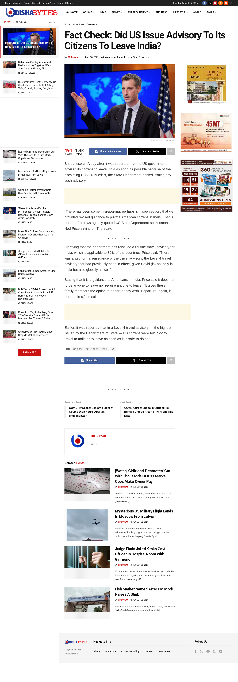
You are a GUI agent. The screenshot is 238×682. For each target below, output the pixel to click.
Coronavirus (93, 24)
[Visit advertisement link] (206, 85)
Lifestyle (179, 12)
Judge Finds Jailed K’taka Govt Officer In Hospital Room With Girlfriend (35, 254)
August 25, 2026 (140, 487)
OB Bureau (73, 57)
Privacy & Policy (130, 651)
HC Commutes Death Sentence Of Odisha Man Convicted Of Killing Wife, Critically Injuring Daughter (37, 85)
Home (8, 3)
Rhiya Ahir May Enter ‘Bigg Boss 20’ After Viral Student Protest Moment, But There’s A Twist (35, 315)
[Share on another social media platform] (171, 151)
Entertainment (138, 12)
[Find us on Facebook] (204, 3)
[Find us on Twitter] (210, 3)
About (96, 651)
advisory (77, 349)
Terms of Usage (65, 3)
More (210, 12)
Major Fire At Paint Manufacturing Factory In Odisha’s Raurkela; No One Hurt (36, 234)
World (197, 12)
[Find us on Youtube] (215, 3)
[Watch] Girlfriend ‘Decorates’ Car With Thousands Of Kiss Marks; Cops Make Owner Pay (36, 154)
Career (27, 3)
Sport (116, 12)
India (103, 12)
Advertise (110, 651)
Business (161, 12)
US (113, 349)
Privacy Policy (48, 3)
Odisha (87, 12)
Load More (29, 352)
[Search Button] (232, 3)
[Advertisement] (29, 122)
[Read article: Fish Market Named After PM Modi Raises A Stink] (87, 603)
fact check (92, 349)
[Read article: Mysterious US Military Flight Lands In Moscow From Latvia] (87, 525)
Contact (36, 3)
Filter (51, 22)
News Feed (165, 651)
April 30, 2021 (91, 57)
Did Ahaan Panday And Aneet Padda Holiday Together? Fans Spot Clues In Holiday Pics (35, 65)
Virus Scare (78, 24)
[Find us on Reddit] (226, 3)
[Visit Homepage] (31, 12)
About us (17, 3)
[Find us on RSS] (220, 3)
